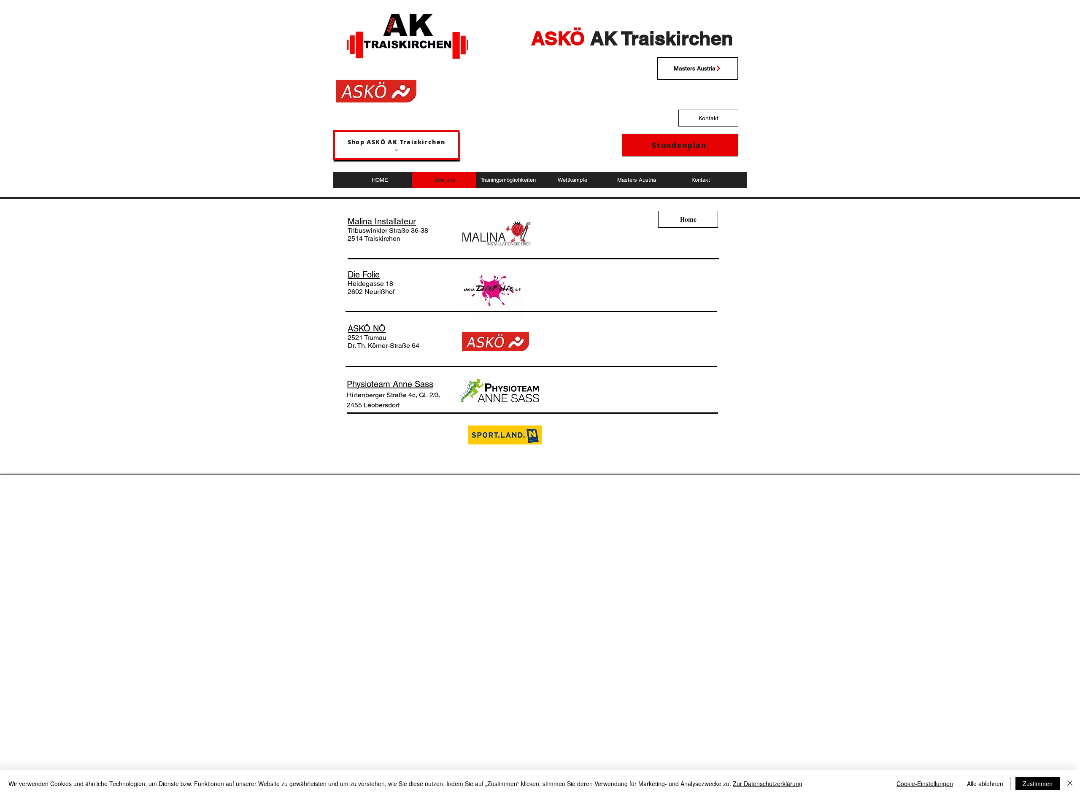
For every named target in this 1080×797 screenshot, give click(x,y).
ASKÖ (558, 38)
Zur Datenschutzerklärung (767, 783)
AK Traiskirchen (659, 38)
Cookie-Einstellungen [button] (924, 783)
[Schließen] (1070, 783)
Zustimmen (1038, 783)
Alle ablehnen (985, 783)
